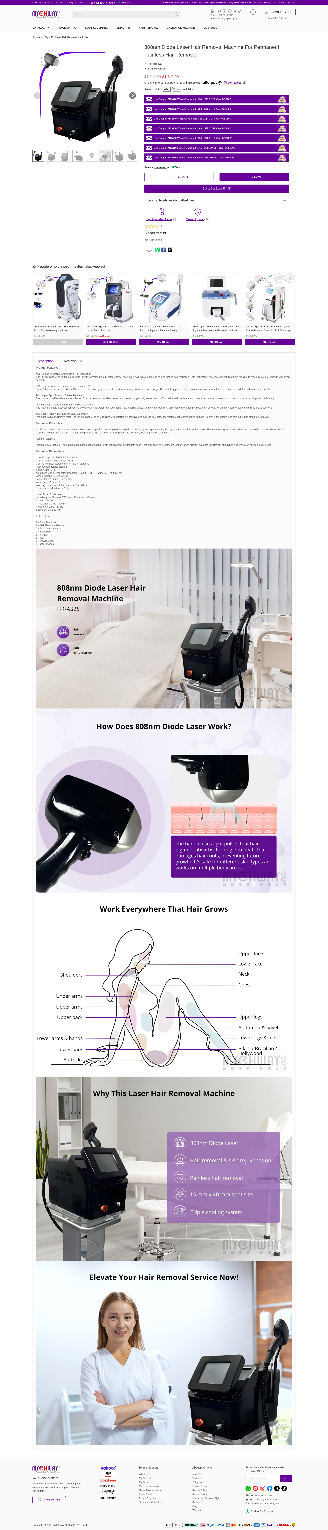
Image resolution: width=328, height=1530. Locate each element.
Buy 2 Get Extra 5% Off (216, 188)
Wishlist (143, 1474)
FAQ (71, 2)
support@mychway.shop (227, 18)
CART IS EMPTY (282, 12)
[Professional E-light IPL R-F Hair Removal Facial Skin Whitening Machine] (58, 298)
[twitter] (235, 11)
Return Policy (199, 1490)
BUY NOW (254, 177)
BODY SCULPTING (96, 27)
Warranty (197, 1510)
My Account (145, 1478)
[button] (132, 95)
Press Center (146, 1494)
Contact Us (61, 2)
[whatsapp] (213, 11)
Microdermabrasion (149, 1486)
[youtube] (219, 11)
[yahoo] (108, 1469)
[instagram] (225, 11)
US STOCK (210, 27)
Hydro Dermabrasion (150, 1490)
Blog (194, 1506)
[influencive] (108, 1498)
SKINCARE (123, 27)
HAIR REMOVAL (148, 27)
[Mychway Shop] (45, 13)
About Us (197, 1474)
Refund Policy (199, 1494)
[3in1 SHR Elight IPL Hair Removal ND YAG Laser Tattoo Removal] (111, 298)
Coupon (79, 2)
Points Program (147, 1498)
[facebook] (230, 11)
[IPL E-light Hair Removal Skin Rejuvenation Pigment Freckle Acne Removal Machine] (217, 298)
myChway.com (272, 1503)
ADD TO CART (179, 177)
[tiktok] (239, 11)
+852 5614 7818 (225, 15)
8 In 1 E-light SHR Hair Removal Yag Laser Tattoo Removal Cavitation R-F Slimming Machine (269, 330)
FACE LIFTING (67, 27)
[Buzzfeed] (108, 1481)
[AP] (108, 1475)
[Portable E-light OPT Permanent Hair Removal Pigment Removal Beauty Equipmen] (164, 298)
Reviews (196, 1502)
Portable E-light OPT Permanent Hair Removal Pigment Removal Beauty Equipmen (160, 330)
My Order (144, 1482)
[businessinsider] (108, 1493)
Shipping (197, 1482)
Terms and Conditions (151, 1502)
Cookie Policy (199, 1486)
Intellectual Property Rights (206, 1498)
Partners (197, 1478)
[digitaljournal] (108, 1487)
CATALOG (38, 27)
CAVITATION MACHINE (181, 27)
